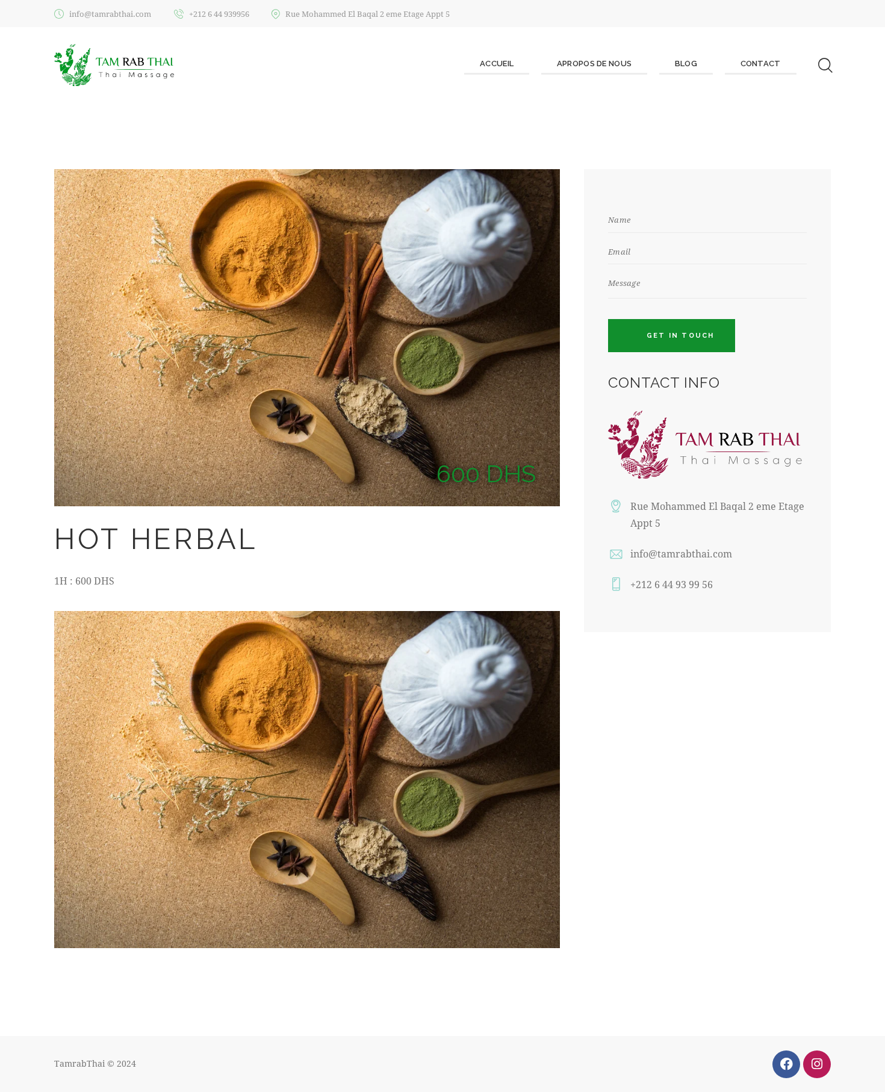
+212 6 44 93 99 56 (671, 584)
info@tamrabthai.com (681, 553)
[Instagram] (817, 1064)
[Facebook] (786, 1064)
